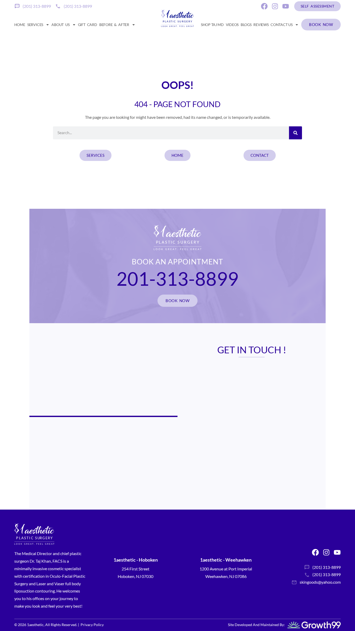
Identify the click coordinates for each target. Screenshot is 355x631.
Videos (232, 24)
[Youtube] (285, 6)
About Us (60, 24)
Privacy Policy (92, 624)
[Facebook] (264, 6)
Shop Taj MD (212, 24)
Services (35, 24)
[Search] (295, 132)
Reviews (260, 24)
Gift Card (87, 24)
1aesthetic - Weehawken (226, 560)
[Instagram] (275, 6)
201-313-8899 (177, 278)
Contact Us (281, 24)
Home (19, 24)
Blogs (246, 24)
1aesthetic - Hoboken (136, 560)
